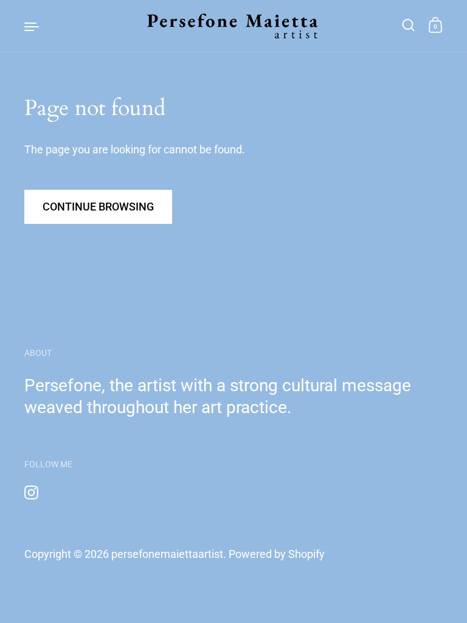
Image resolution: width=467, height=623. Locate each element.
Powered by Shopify (277, 554)
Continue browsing (98, 206)
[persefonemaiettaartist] (233, 26)
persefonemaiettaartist (167, 554)
